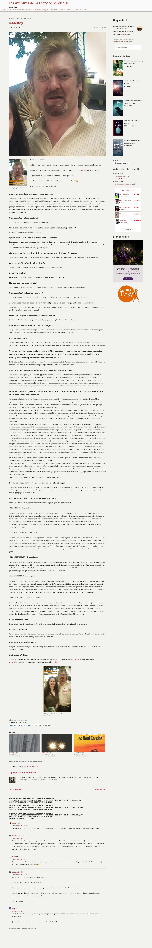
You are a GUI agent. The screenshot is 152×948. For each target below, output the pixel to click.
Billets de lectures (16, 18)
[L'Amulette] (117, 215)
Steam (130, 41)
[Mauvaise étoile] (57, 743)
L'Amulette (122, 214)
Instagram (124, 41)
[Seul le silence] (24, 743)
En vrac (9, 10)
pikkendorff (17, 872)
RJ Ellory (55, 662)
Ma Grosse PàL (84, 10)
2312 (116, 173)
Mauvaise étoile (46, 752)
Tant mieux (122, 220)
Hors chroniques (64, 10)
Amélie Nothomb (124, 222)
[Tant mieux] (117, 221)
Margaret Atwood (124, 196)
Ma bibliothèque (128, 190)
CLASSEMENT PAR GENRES (22, 10)
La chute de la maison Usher (123, 184)
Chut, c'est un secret (125, 200)
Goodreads (116, 41)
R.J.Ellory (16, 23)
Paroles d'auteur (25, 761)
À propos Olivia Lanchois (22, 772)
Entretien (14, 761)
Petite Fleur (16, 836)
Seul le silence (13, 752)
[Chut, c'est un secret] (117, 201)
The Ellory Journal (73, 659)
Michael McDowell (124, 215)
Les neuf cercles (79, 752)
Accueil (3, 10)
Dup (13, 909)
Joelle (14, 857)
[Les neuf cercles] (89, 743)
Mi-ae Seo (122, 202)
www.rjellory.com (15, 662)
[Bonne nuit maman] (117, 208)
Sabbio (15, 823)
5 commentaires (100, 27)
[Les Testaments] (117, 195)
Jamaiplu (117, 178)
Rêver (116, 181)
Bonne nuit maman (124, 207)
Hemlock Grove (120, 176)
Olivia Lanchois (32, 767)
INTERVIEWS (53, 10)
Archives (115, 160)
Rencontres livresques (40, 10)
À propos (75, 10)
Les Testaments (124, 194)
